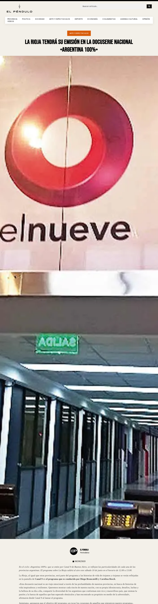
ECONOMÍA (92, 19)
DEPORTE (79, 19)
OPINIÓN (146, 19)
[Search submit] (149, 6)
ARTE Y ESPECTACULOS (59, 19)
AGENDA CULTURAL (129, 19)
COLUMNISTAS (109, 19)
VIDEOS (10, 21)
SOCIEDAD (39, 19)
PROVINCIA (12, 19)
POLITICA (26, 19)
